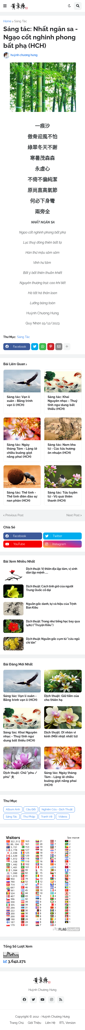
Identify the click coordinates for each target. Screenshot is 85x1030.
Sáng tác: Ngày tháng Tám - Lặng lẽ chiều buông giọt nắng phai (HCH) (22, 451)
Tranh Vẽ (46, 816)
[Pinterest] (50, 346)
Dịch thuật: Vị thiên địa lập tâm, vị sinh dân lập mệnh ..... (51, 570)
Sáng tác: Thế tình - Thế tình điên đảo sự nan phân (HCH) (22, 496)
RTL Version (67, 1022)
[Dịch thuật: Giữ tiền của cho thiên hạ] (63, 681)
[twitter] (33, 999)
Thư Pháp (29, 816)
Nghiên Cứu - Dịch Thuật (57, 809)
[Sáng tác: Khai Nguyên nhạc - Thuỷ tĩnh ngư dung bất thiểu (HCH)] (62, 381)
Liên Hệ (50, 1022)
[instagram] (51, 999)
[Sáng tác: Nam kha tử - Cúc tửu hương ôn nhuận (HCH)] (62, 429)
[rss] (60, 999)
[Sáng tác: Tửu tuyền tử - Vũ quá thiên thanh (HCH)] (62, 476)
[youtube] (42, 999)
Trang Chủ (17, 1022)
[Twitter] (34, 346)
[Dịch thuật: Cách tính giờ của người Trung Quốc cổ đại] (13, 591)
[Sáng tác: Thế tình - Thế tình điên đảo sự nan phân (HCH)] (22, 476)
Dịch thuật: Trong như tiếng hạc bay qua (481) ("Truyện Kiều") (53, 623)
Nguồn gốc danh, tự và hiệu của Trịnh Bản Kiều (51, 605)
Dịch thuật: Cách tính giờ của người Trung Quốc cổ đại (49, 588)
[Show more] (66, 346)
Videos (62, 816)
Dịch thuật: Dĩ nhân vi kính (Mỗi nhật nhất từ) (61, 734)
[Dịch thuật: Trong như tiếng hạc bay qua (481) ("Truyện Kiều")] (13, 626)
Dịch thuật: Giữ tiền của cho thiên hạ (61, 698)
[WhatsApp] (42, 346)
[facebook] (24, 999)
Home (7, 21)
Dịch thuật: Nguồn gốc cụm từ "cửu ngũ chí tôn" (53, 640)
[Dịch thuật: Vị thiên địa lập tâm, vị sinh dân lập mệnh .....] (13, 573)
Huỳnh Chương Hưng (56, 1016)
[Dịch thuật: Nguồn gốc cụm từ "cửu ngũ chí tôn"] (13, 643)
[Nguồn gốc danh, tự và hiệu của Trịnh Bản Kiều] (13, 608)
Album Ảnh (13, 809)
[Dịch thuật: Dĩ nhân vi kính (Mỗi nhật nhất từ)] (63, 717)
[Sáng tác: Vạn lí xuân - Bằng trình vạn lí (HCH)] (22, 381)
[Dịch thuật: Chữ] (22, 758)
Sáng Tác (20, 21)
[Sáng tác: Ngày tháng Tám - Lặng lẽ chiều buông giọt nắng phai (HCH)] (22, 429)
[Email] (58, 346)
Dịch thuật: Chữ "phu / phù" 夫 (20, 775)
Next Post (73, 515)
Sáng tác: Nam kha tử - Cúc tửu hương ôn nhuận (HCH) (62, 449)
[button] (5, 5)
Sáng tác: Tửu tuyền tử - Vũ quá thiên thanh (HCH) (62, 496)
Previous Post (14, 515)
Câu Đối (31, 809)
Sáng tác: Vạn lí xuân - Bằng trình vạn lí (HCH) (20, 401)
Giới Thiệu (34, 1022)
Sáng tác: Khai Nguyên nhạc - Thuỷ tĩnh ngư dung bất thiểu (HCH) (62, 403)
